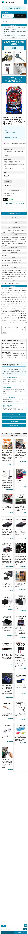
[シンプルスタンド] (7, 600)
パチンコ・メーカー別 (14, 19)
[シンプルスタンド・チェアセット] (20, 600)
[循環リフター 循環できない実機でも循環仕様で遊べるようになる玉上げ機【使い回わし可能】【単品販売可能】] (7, 474)
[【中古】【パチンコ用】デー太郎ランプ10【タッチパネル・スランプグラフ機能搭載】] (7, 647)
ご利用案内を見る (14, 421)
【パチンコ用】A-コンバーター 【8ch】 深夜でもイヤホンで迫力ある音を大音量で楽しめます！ (20, 533)
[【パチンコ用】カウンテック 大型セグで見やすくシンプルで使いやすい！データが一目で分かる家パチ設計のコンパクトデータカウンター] (7, 678)
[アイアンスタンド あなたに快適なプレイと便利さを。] (20, 576)
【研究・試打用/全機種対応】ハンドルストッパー (20, 715)
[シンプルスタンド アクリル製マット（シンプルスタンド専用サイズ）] (7, 620)
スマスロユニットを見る (14, 414)
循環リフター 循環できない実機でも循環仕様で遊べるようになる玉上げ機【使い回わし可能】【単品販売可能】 (7, 484)
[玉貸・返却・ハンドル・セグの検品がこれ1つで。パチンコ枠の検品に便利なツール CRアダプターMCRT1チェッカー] (7, 752)
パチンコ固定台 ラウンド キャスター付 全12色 (7, 507)
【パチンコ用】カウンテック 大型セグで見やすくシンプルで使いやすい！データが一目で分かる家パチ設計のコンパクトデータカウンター (7, 690)
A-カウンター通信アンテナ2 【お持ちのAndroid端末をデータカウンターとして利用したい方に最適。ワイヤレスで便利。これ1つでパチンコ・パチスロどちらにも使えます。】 (20, 660)
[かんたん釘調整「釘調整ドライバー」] (7, 707)
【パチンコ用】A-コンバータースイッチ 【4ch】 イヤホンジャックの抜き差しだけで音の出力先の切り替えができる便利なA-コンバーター (7, 559)
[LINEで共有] (11, 199)
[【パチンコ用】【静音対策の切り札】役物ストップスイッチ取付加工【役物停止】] (20, 499)
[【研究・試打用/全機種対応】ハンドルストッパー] (20, 707)
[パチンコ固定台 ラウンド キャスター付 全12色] (7, 499)
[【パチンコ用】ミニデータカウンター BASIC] (20, 678)
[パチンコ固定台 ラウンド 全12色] (20, 474)
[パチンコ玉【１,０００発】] (7, 729)
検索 (25, 929)
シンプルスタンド (6, 606)
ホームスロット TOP (5, 19)
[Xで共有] (5, 199)
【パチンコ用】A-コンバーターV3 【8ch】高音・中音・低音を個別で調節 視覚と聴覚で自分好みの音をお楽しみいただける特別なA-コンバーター (20, 559)
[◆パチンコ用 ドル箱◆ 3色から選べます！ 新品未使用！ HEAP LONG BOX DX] (20, 729)
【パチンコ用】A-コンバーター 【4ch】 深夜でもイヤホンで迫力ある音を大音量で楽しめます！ (7, 533)
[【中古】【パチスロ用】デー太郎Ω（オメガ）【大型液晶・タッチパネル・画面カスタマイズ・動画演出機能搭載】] (20, 620)
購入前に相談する (14, 425)
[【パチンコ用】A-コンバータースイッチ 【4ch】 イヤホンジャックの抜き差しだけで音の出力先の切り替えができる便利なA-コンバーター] (7, 548)
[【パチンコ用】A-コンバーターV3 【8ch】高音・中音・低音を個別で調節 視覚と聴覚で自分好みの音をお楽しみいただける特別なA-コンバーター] (20, 548)
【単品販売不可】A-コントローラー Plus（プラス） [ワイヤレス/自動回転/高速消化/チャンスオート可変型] (20, 454)
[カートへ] (25, 925)
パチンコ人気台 (5, 21)
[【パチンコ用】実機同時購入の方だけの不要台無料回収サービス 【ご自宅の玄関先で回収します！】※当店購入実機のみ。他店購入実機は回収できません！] (7, 444)
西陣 (20, 19)
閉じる (4, 925)
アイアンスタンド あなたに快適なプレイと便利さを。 (20, 585)
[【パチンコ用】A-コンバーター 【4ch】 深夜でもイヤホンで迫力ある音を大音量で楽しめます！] (7, 522)
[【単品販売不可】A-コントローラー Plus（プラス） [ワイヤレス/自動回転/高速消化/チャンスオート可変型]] (20, 444)
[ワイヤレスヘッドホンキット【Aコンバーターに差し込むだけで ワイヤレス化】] (7, 576)
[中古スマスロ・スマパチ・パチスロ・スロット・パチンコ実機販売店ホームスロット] (8, 2)
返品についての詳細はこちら (9, 193)
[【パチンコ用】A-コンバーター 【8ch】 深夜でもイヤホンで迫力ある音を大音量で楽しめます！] (20, 522)
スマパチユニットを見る (14, 418)
